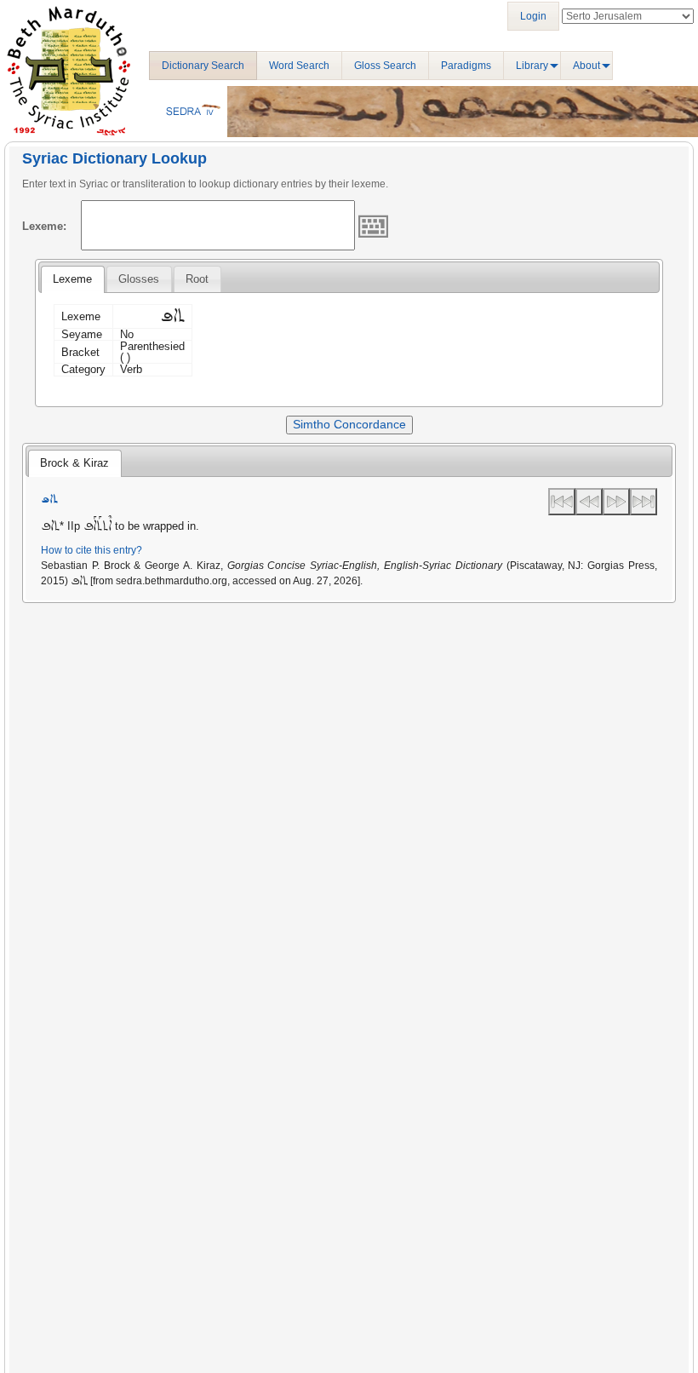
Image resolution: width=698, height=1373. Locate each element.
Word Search (299, 66)
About (586, 66)
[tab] (72, 279)
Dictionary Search (203, 66)
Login (533, 16)
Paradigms (466, 66)
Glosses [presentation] (138, 279)
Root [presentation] (197, 279)
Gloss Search (385, 66)
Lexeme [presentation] (72, 279)
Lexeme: (44, 226)
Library (532, 66)
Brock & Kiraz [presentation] (74, 463)
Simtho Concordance (349, 424)
